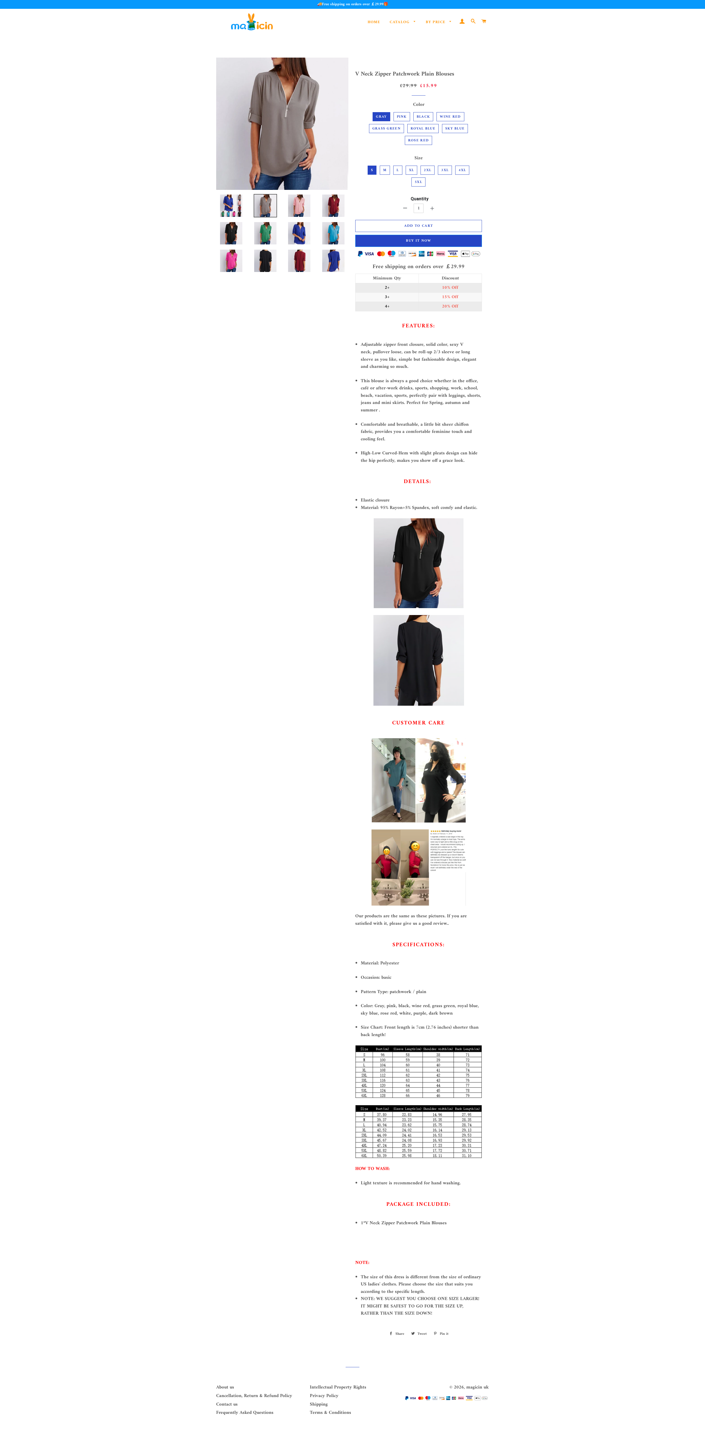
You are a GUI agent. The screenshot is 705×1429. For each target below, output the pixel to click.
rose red (418, 140)
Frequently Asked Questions (244, 1413)
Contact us (227, 1404)
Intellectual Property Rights (338, 1387)
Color (418, 105)
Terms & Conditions (330, 1413)
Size (418, 158)
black (423, 117)
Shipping (319, 1404)
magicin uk (477, 1387)
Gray (381, 117)
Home (374, 22)
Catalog (400, 22)
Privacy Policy (324, 1396)
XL (411, 170)
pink (402, 117)
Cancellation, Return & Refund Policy (254, 1396)
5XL (418, 182)
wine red (450, 117)
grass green (386, 128)
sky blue (455, 128)
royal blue (423, 128)
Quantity (420, 198)
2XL (427, 170)
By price (436, 22)
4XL (462, 170)
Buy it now (418, 241)
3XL (445, 170)
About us (225, 1387)
